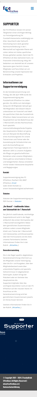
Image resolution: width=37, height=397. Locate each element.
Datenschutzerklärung (11, 387)
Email (14, 183)
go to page (21, 319)
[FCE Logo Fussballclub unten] (10, 7)
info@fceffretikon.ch (11, 384)
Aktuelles (13, 245)
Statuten (18, 201)
